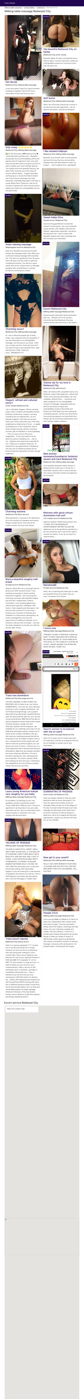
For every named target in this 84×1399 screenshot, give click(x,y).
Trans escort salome (17, 938)
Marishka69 (49, 585)
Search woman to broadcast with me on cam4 (58, 730)
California (40, 7)
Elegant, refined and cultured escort (21, 401)
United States (29, 7)
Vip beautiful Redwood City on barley (60, 50)
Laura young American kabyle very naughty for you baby (22, 792)
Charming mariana (15, 511)
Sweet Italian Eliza (53, 217)
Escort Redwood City (55, 308)
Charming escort (15, 329)
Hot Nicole (11, 82)
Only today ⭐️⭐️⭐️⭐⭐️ (19, 147)
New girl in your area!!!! (56, 857)
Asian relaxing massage (18, 244)
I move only (49, 628)
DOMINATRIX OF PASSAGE (58, 791)
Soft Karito (49, 98)
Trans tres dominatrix (17, 695)
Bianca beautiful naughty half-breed (22, 580)
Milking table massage (13, 7)
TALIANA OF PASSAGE (18, 842)
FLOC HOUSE (10, 3)
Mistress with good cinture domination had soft (58, 514)
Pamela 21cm (50, 913)
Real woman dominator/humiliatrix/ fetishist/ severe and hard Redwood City (60, 456)
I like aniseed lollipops (55, 151)
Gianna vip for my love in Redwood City (57, 384)
